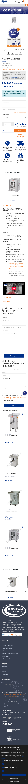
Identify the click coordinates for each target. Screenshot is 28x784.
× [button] (26, 746)
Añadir (21, 131)
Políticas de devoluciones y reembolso (20, 136)
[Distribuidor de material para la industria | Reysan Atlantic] (4, 1)
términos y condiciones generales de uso (15, 397)
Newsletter (6, 679)
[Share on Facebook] (8, 53)
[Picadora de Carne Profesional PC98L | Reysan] (14, 422)
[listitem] (14, 190)
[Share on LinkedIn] (16, 53)
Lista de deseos (9, 131)
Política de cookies (6, 658)
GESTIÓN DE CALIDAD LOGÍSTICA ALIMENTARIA (8, 634)
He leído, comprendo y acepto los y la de (15, 398)
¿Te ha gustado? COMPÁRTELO (14, 50)
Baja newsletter (5, 656)
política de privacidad (11, 399)
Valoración (5, 317)
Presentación (5, 114)
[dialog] (14, 764)
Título (3, 324)
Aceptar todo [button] (14, 774)
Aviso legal (4, 643)
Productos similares (10, 410)
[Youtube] (11, 724)
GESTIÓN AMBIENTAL (20, 634)
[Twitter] (6, 724)
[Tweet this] (12, 53)
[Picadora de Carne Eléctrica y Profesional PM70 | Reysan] (14, 460)
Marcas (3, 669)
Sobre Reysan (5, 674)
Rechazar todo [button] (14, 778)
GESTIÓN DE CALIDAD (16, 634)
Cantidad (4, 121)
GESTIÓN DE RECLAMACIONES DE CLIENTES (12, 635)
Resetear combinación (20, 112)
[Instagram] (8, 724)
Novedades (4, 666)
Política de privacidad (7, 648)
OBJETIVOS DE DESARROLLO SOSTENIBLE (4, 635)
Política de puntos (14, 45)
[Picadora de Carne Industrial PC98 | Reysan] (14, 498)
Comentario (5, 331)
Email (3, 372)
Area (3, 389)
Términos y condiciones (7, 645)
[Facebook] (3, 724)
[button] (3, 189)
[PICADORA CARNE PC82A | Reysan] (14, 535)
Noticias (4, 671)
